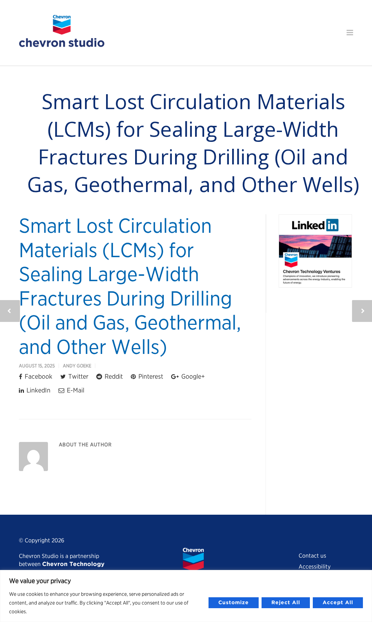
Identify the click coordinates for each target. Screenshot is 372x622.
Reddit (113, 376)
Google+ (192, 376)
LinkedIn (37, 390)
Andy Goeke (77, 365)
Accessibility (315, 566)
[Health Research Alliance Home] (62, 44)
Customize (233, 603)
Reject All (285, 603)
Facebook (37, 376)
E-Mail (74, 390)
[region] (186, 596)
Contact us (312, 555)
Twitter (77, 376)
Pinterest (150, 376)
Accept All (338, 603)
